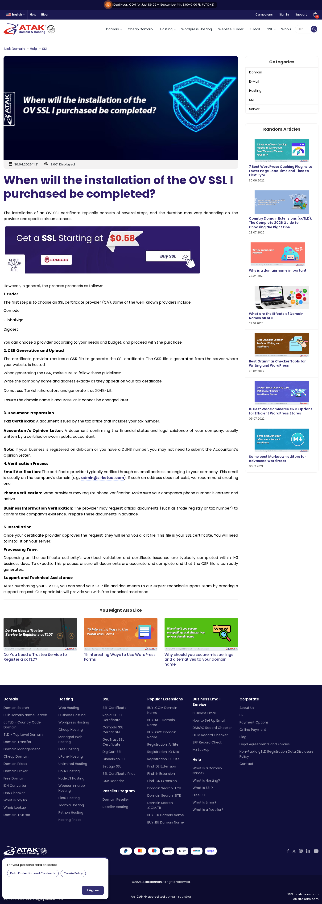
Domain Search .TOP (164, 788)
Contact (246, 763)
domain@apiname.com (44, 899)
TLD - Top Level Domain (23, 734)
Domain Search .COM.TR (160, 805)
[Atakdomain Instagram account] (301, 851)
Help (33, 14)
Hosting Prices (69, 819)
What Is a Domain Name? (207, 770)
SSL (44, 48)
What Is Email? (204, 802)
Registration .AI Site (162, 744)
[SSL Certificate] (121, 249)
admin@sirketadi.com (102, 477)
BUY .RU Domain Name (165, 822)
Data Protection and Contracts (33, 873)
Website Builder (231, 29)
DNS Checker (14, 793)
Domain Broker (16, 771)
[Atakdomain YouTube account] (316, 851)
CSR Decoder (113, 781)
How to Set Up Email (209, 720)
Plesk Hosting (69, 798)
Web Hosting (68, 707)
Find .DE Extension (161, 766)
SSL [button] (269, 29)
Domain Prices (15, 763)
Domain (255, 72)
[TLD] (314, 29)
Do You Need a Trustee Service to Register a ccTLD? (35, 657)
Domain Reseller (116, 799)
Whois (286, 29)
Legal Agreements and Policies (264, 744)
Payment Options (253, 722)
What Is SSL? (203, 787)
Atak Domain (14, 48)
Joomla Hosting (71, 805)
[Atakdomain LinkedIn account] (308, 851)
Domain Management (22, 749)
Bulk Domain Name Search (25, 715)
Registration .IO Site (163, 751)
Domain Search (16, 707)
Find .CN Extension (162, 781)
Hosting (255, 90)
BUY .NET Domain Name (161, 722)
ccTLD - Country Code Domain (22, 725)
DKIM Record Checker (210, 735)
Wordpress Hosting (196, 29)
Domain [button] (112, 29)
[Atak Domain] (30, 29)
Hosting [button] (166, 29)
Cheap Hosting (70, 729)
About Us (246, 707)
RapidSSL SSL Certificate (113, 717)
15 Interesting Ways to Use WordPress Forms (120, 657)
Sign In (284, 14)
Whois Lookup (15, 807)
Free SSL (199, 795)
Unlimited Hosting (72, 763)
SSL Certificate (115, 707)
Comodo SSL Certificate (113, 730)
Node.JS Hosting (71, 778)
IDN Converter (15, 785)
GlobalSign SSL (114, 759)
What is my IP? (16, 800)
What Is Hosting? (206, 780)
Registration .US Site (163, 759)
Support (301, 14)
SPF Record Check (207, 742)
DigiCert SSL (112, 751)
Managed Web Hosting (70, 739)
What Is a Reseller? (208, 809)
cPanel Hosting (70, 756)
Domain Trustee (17, 814)
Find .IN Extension (161, 773)
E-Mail (255, 29)
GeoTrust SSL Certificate (113, 742)
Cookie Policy (73, 873)
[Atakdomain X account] (294, 851)
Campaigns (264, 14)
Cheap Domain (140, 29)
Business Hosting (72, 715)
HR (241, 715)
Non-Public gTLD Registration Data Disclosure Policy (276, 754)
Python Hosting (70, 812)
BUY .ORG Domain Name (161, 734)
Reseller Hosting (115, 806)
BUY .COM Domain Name (162, 710)
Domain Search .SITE (164, 795)
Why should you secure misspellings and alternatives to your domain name (199, 659)
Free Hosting (68, 749)
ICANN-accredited (150, 896)
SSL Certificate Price (119, 773)
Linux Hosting (69, 771)
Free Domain (14, 778)
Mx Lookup (201, 749)
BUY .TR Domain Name (165, 815)
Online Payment (252, 729)
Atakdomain (152, 882)
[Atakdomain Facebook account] (288, 850)
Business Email (204, 713)
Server (254, 109)
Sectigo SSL (112, 766)
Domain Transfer (17, 741)
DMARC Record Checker (212, 727)
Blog (44, 14)
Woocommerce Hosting (71, 788)
